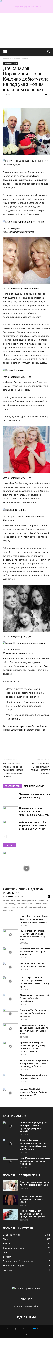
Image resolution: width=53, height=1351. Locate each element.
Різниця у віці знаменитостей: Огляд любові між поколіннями (35, 998)
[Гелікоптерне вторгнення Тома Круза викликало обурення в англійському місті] (10, 934)
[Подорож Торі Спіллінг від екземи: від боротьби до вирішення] (10, 1014)
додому (6, 58)
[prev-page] (5, 836)
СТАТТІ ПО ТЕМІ (12, 786)
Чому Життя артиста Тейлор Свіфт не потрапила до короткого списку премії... (34, 919)
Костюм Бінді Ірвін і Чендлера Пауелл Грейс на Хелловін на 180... (33, 1092)
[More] (33, 101)
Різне (9, 1329)
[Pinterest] (19, 101)
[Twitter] (13, 101)
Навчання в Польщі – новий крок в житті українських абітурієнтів (34, 811)
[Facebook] (6, 101)
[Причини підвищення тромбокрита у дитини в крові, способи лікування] (10, 1214)
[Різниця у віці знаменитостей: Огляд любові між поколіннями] (10, 999)
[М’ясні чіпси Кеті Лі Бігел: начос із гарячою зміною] (10, 967)
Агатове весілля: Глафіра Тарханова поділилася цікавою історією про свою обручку (13, 769)
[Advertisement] (26, 30)
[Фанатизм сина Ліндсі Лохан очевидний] (26, 868)
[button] (5, 52)
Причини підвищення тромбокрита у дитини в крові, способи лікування (32, 1214)
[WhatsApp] (26, 101)
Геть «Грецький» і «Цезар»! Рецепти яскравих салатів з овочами (40, 768)
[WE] (26, 6)
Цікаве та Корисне (20, 58)
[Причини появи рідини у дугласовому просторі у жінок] (10, 1200)
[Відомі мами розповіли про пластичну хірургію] (10, 1079)
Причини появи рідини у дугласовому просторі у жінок (32, 1199)
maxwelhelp (8, 896)
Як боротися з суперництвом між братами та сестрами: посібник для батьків (34, 1063)
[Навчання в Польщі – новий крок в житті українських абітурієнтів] (10, 811)
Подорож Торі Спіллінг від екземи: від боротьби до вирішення (33, 1013)
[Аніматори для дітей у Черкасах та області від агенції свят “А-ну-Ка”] (10, 826)
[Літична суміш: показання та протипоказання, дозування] (10, 1185)
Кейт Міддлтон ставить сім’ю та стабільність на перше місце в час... (35, 951)
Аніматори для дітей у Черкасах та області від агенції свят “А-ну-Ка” (33, 825)
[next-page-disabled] (9, 836)
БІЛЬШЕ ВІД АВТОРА (34, 786)
